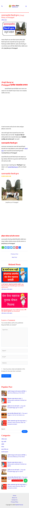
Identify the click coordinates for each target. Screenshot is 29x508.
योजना (2, 446)
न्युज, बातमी (3, 441)
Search (3, 429)
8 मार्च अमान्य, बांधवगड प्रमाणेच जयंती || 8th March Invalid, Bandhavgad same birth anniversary (12, 285)
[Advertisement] (14, 65)
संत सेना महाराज (9, 289)
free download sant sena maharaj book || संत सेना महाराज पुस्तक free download (13, 310)
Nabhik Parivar (19, 505)
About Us (14, 497)
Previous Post (14, 254)
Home (14, 495)
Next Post (14, 257)
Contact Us (14, 500)
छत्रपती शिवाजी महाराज (13, 167)
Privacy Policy (14, 502)
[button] (2, 6)
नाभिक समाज (4, 20)
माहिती (2, 444)
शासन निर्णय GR (4, 449)
